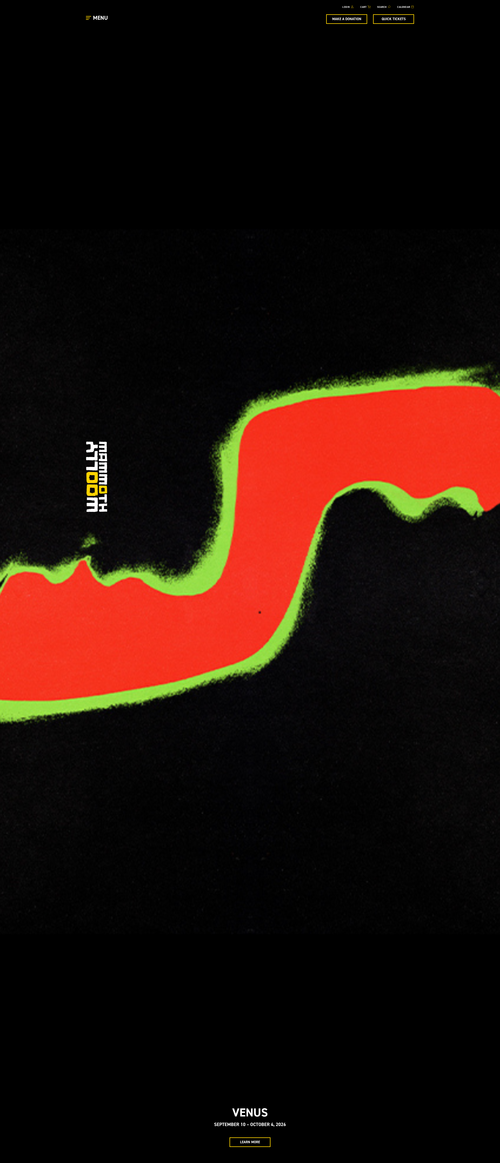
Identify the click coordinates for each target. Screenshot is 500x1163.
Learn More (250, 1142)
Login (346, 7)
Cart (363, 7)
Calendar (403, 7)
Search (382, 7)
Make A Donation (346, 19)
